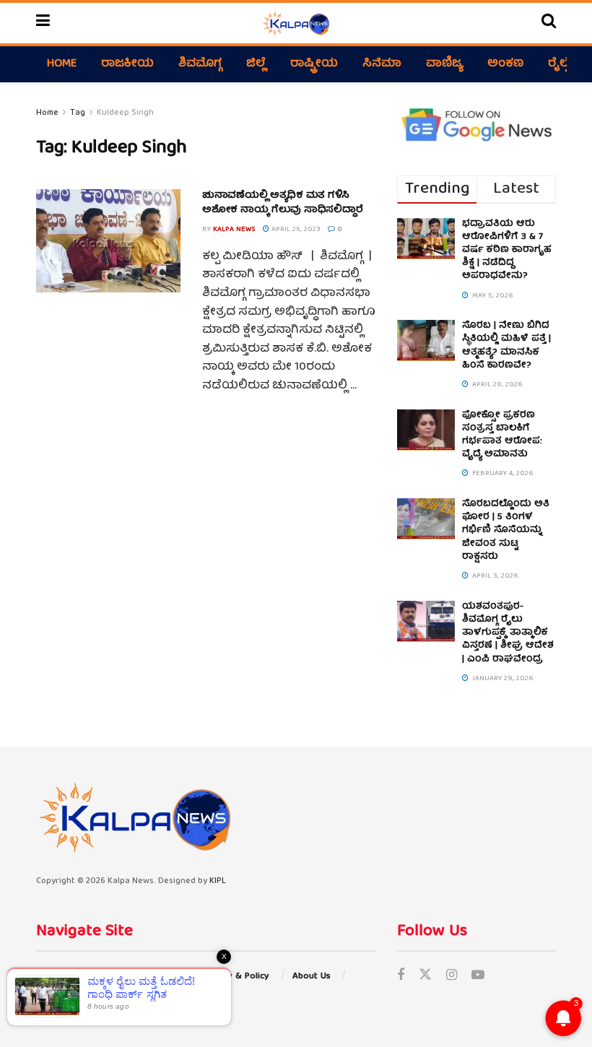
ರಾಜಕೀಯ (127, 64)
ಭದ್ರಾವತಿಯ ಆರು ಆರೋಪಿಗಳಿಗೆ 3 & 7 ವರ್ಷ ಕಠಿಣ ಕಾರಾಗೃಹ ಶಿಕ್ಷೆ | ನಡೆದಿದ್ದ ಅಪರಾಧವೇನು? (507, 250)
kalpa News (234, 229)
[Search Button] (548, 23)
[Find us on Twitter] (425, 976)
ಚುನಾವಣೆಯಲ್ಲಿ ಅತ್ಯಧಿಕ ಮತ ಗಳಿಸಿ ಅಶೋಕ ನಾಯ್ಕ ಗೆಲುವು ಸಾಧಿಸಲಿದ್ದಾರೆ (282, 203)
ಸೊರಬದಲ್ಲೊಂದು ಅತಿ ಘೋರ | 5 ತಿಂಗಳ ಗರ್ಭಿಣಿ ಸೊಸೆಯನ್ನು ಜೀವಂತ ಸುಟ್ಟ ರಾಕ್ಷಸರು (505, 530)
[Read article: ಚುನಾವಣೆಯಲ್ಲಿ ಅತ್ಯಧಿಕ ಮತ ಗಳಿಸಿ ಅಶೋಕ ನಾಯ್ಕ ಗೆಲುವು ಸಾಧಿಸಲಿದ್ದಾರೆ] (108, 240)
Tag (77, 113)
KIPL (217, 881)
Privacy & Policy (235, 976)
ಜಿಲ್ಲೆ (256, 64)
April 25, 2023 (295, 229)
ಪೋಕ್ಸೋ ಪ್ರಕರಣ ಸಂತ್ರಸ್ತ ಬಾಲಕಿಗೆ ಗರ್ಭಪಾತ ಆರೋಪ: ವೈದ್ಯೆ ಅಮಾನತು (502, 435)
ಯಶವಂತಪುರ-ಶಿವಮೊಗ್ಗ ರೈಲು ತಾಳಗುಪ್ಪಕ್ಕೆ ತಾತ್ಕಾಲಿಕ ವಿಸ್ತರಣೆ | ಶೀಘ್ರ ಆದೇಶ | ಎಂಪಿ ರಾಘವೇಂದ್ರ (508, 633)
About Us (311, 976)
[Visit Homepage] (295, 23)
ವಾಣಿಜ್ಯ (444, 64)
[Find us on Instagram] (451, 976)
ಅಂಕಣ (505, 64)
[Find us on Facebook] (400, 976)
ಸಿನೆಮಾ (381, 64)
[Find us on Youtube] (477, 976)
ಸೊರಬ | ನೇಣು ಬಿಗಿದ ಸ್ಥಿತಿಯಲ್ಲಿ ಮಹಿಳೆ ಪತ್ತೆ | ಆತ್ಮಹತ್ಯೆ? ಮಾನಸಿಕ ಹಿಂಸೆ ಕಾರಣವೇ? (506, 346)
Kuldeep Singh (125, 113)
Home (62, 64)
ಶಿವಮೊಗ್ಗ (200, 64)
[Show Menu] (43, 23)
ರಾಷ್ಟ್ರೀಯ (314, 64)
